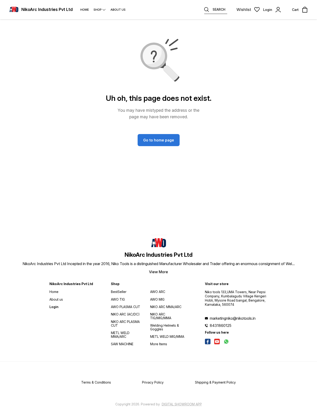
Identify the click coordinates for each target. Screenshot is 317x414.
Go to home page (158, 140)
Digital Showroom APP (182, 404)
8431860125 (220, 325)
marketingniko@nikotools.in (233, 318)
